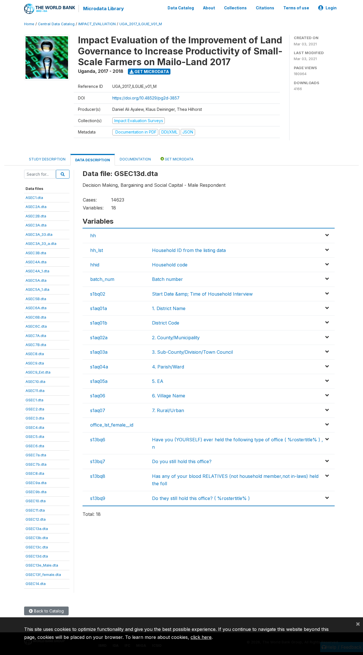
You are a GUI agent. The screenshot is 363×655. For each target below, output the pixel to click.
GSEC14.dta (36, 583)
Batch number (167, 279)
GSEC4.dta (35, 427)
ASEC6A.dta (36, 308)
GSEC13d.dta (37, 556)
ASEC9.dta (35, 363)
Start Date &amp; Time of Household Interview (202, 294)
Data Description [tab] (92, 160)
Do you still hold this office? (182, 461)
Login (331, 8)
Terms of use (296, 8)
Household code (169, 265)
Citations (265, 8)
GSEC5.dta (35, 436)
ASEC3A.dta (36, 225)
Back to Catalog (48, 611)
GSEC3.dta (35, 418)
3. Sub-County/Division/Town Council (192, 352)
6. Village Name (168, 395)
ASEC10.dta (35, 381)
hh (93, 235)
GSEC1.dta (34, 400)
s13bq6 (97, 439)
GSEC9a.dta (36, 482)
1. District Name (168, 308)
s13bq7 (97, 461)
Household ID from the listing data (189, 250)
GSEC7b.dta (36, 464)
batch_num (102, 279)
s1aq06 (97, 395)
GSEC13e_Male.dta (42, 565)
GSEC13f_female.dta (43, 574)
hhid (94, 265)
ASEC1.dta (34, 197)
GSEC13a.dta (37, 528)
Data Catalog (181, 8)
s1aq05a (98, 381)
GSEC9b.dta (36, 491)
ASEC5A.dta (36, 280)
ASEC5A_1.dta (37, 289)
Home (29, 24)
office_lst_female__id (111, 425)
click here (201, 637)
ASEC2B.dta (36, 216)
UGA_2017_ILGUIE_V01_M (140, 24)
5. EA (157, 381)
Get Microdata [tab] (178, 159)
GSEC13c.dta (37, 547)
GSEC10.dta (36, 501)
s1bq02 (97, 294)
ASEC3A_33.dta (39, 234)
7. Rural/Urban (168, 410)
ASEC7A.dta (36, 335)
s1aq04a (99, 367)
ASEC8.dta (35, 353)
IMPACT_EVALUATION (97, 24)
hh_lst (96, 250)
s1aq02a (98, 337)
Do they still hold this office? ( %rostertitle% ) (201, 498)
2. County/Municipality (176, 337)
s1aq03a (98, 352)
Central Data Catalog (56, 24)
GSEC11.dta (35, 510)
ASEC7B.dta (36, 344)
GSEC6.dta (35, 446)
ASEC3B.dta (36, 253)
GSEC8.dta (35, 473)
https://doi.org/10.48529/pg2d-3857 (146, 98)
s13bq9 (97, 498)
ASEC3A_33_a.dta (41, 243)
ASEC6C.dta (36, 326)
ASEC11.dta (35, 390)
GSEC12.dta (36, 519)
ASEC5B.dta (36, 298)
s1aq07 (97, 410)
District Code (165, 323)
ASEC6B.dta (36, 317)
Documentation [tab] (135, 159)
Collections (235, 8)
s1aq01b (98, 323)
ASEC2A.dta (36, 206)
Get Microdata (151, 71)
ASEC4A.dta (36, 262)
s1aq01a (98, 308)
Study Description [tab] (47, 159)
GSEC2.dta (35, 409)
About (209, 8)
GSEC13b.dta (37, 537)
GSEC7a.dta (36, 455)
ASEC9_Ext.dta (38, 372)
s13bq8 (97, 476)
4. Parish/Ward (168, 367)
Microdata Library (103, 8)
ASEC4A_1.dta (37, 271)
